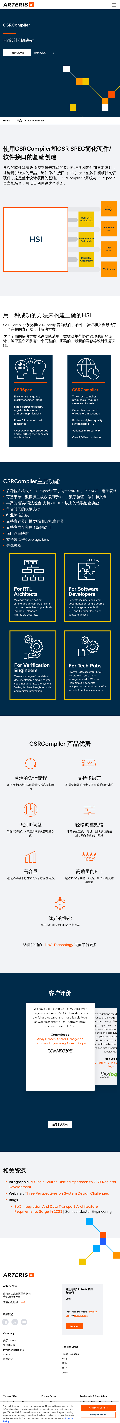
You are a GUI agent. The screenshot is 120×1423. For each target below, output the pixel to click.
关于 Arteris (9, 1340)
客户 (64, 1367)
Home (6, 120)
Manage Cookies (98, 1414)
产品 (19, 120)
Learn (65, 1372)
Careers (7, 1354)
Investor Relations (13, 1349)
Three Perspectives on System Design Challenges (67, 1193)
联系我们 (8, 1359)
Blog (64, 1358)
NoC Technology (59, 944)
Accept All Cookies (98, 1408)
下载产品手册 (17, 52)
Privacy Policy (48, 1396)
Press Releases (70, 1353)
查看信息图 (40, 52)
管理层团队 (9, 1345)
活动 (64, 1363)
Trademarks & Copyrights (93, 1396)
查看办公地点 (10, 1302)
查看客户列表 (60, 1124)
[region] (59, 1412)
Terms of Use (10, 1396)
